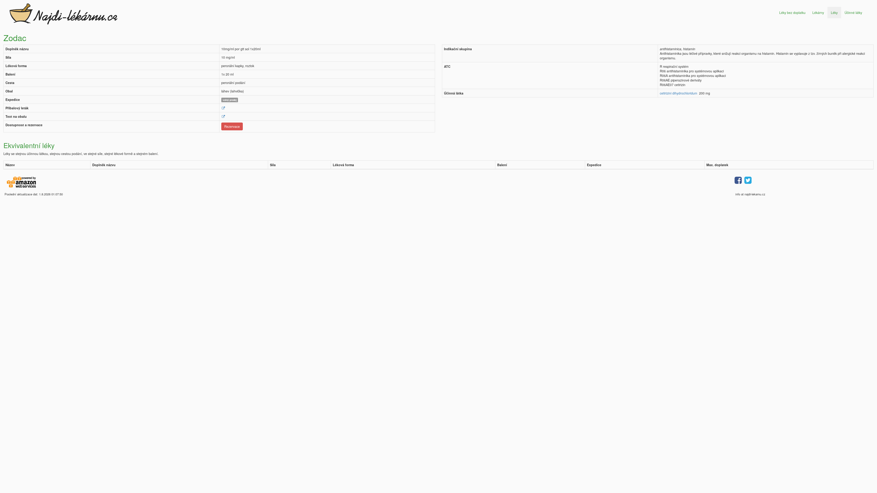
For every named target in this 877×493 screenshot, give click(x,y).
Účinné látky (853, 12)
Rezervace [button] (232, 126)
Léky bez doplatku (792, 12)
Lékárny (818, 12)
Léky (834, 12)
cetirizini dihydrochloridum (678, 93)
